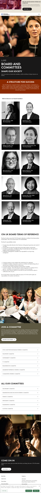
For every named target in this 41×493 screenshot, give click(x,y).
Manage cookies (36, 490)
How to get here (24, 483)
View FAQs (26, 9)
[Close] (39, 486)
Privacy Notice (3, 481)
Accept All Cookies (28, 490)
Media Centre (3, 478)
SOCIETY (4, 60)
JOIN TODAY (5, 469)
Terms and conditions (4, 483)
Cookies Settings (4, 490)
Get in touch (24, 478)
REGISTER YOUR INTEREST (8, 339)
